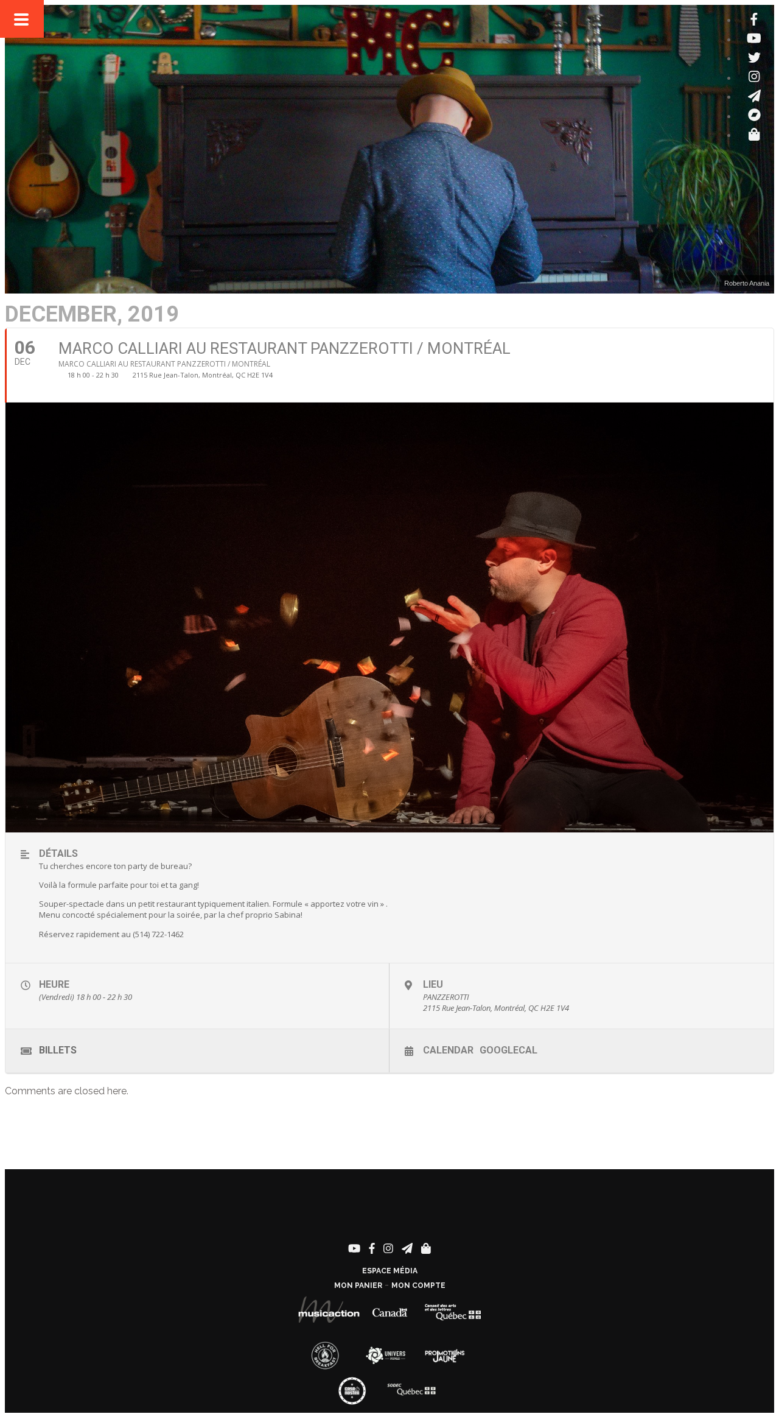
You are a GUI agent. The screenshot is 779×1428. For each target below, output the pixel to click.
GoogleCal (508, 1050)
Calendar (448, 1050)
